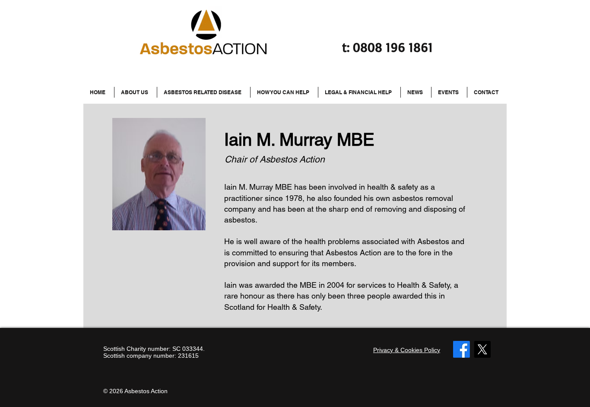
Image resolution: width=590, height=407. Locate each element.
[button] (203, 92)
